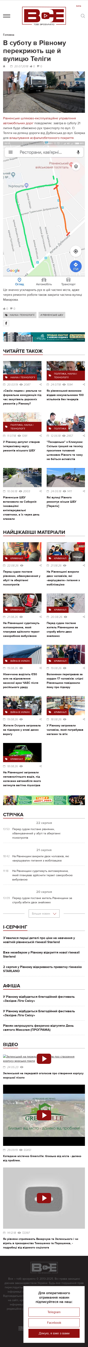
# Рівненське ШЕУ (52, 315)
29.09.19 (12, 1150)
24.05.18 (56, 491)
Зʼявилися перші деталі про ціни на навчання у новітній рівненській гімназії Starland (39, 940)
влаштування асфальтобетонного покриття (41, 138)
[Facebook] (6, 323)
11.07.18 (11, 436)
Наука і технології (22, 315)
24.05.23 (12, 1067)
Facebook (54, 1323)
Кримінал (16, 558)
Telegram (54, 1312)
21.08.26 (56, 565)
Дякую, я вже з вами (54, 1333)
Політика (60, 373)
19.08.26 (12, 668)
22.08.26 (12, 565)
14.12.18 (11, 1233)
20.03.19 (12, 384)
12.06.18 (56, 436)
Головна (8, 35)
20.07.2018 (21, 66)
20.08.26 (56, 617)
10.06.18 (12, 491)
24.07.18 (56, 384)
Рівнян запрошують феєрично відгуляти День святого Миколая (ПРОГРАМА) (38, 1028)
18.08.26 (56, 719)
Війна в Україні (20, 661)
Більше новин (41, 913)
